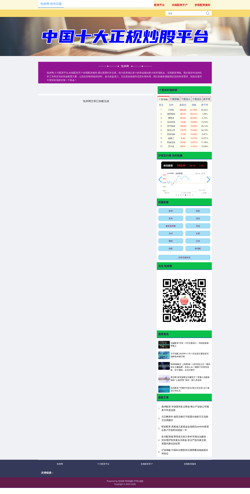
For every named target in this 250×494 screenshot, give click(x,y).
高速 (198, 225)
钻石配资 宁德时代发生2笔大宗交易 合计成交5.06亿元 (190, 389)
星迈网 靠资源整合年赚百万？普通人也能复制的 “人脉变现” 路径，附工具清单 (190, 378)
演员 (198, 218)
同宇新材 (171, 125)
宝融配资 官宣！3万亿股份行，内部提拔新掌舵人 (190, 344)
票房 (171, 210)
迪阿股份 (171, 113)
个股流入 (185, 99)
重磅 (171, 240)
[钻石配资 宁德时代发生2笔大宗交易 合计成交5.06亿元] (164, 389)
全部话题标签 (184, 257)
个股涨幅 (163, 99)
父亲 (198, 240)
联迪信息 (171, 142)
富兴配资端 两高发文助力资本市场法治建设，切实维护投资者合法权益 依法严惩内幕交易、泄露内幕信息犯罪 (184, 440)
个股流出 (197, 99)
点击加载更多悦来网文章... (96, 101)
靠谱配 (198, 248)
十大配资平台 (157, 5)
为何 (171, 233)
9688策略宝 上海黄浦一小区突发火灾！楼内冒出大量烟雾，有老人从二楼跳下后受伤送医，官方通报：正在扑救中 (190, 367)
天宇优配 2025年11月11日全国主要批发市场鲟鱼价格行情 (190, 355)
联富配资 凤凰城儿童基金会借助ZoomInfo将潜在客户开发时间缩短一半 (185, 428)
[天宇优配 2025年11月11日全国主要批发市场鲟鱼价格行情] (164, 355)
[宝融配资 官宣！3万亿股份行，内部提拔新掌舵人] (164, 345)
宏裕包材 (171, 134)
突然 (198, 210)
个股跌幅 (174, 99)
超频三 (171, 138)
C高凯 (171, 109)
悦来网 (60, 463)
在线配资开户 (180, 5)
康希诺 (171, 117)
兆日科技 (171, 121)
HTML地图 (138, 481)
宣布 (171, 218)
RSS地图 (129, 481)
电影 (171, 248)
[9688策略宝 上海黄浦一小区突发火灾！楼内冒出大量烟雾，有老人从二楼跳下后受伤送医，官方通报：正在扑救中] (164, 367)
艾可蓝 (171, 146)
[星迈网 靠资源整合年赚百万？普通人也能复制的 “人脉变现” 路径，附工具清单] (164, 379)
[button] (160, 179)
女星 (198, 233)
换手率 (206, 99)
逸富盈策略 (171, 225)
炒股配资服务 (202, 5)
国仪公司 (171, 130)
